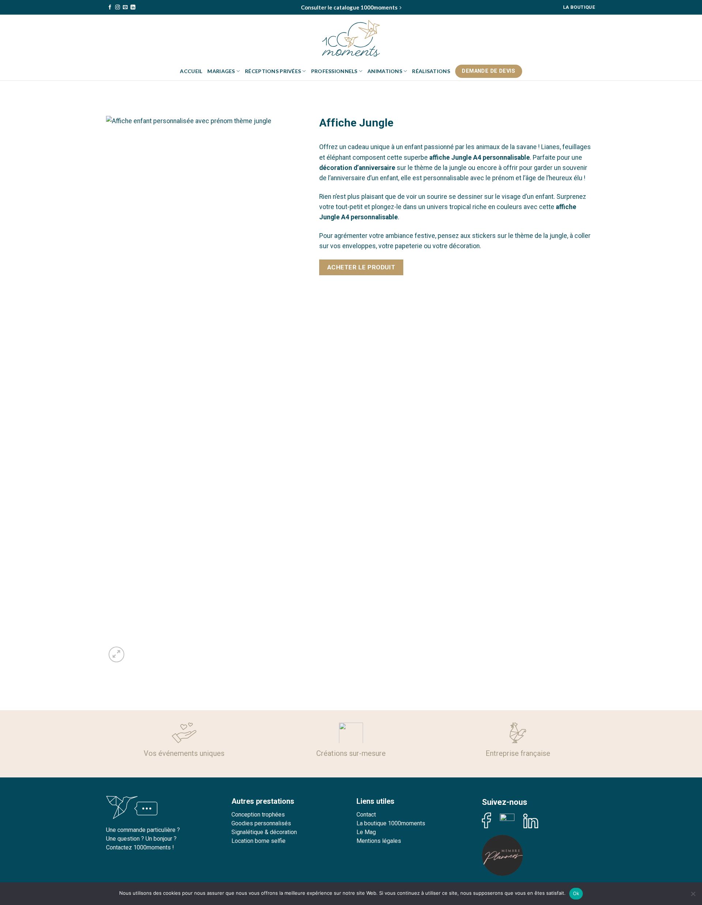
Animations (384, 71)
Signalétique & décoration (264, 832)
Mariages (221, 71)
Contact (366, 814)
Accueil (191, 71)
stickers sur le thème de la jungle (519, 235)
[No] (693, 896)
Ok (576, 893)
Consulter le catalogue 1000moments (349, 7)
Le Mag (366, 832)
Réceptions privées (273, 71)
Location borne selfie (258, 840)
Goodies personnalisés (261, 823)
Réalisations (431, 71)
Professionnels (334, 71)
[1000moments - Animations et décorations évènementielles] (351, 38)
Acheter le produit (361, 267)
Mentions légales (378, 840)
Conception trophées (258, 814)
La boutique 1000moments (390, 823)
